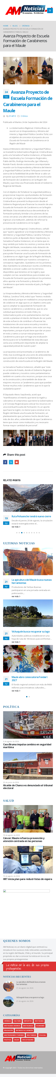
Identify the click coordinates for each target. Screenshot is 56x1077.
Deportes (28, 1021)
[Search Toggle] (43, 10)
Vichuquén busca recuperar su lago (31, 631)
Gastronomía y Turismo (14, 1035)
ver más (15, 526)
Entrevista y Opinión (24, 1030)
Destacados (28, 1026)
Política (7, 1040)
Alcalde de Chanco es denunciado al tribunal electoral (28, 787)
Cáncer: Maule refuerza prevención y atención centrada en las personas (23, 839)
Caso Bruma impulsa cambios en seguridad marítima (27, 746)
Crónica (24, 116)
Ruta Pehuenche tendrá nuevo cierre (31, 516)
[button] (17, 532)
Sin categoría (27, 1040)
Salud (16, 1040)
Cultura (17, 1021)
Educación (8, 1030)
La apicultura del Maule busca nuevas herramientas (32, 581)
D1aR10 (12, 116)
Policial (42, 1035)
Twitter (11, 462)
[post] (28, 724)
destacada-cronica (12, 1026)
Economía (40, 1026)
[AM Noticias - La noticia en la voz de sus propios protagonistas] (11, 10)
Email (17, 462)
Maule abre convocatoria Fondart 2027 (29, 678)
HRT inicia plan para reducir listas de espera (27, 879)
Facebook (5, 462)
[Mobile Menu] (50, 10)
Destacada (39, 1021)
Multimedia (31, 1035)
